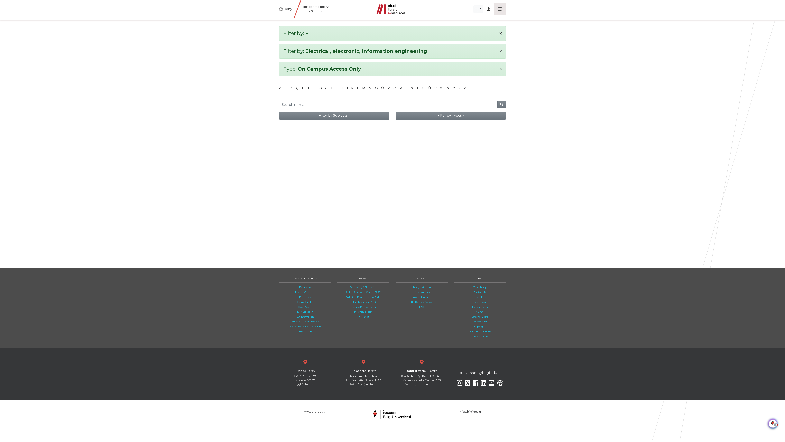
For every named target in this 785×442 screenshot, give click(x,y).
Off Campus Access (421, 302)
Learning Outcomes (480, 331)
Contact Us (480, 292)
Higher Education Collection (305, 326)
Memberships (479, 321)
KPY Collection (305, 311)
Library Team (480, 302)
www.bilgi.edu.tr (315, 411)
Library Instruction (421, 287)
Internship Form (363, 311)
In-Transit (363, 316)
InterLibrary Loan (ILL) (363, 302)
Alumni (480, 311)
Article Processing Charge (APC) (363, 292)
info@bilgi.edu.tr (470, 411)
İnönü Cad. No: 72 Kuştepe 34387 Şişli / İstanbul (305, 377)
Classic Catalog (305, 302)
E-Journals (305, 297)
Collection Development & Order (363, 297)
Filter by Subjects (333, 115)
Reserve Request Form (363, 307)
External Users (480, 316)
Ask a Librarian (421, 297)
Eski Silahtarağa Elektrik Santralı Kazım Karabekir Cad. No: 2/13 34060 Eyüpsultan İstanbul (421, 377)
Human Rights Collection (305, 321)
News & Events (480, 336)
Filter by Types (449, 115)
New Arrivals (305, 331)
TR (478, 9)
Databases (305, 287)
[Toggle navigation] (500, 9)
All (466, 88)
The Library (479, 287)
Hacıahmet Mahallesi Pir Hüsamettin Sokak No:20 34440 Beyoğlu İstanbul (363, 377)
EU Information (305, 316)
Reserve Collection (305, 292)
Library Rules (480, 297)
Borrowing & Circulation (363, 287)
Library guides (422, 292)
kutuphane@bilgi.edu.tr (480, 373)
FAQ (421, 307)
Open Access (305, 307)
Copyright (479, 326)
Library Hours (480, 307)
